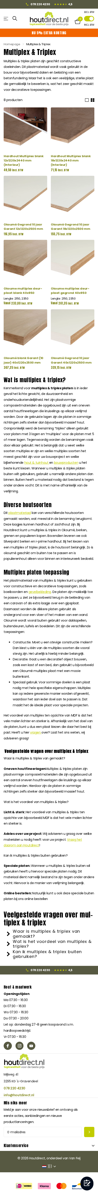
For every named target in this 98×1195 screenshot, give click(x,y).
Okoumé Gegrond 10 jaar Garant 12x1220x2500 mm (23, 226)
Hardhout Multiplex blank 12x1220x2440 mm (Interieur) (24, 160)
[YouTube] (31, 1046)
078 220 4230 (14, 1088)
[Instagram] (19, 1046)
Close (49, 1145)
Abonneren (89, 1132)
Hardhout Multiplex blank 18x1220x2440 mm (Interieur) (71, 160)
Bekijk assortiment (6, 18)
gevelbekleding (39, 592)
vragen (35, 732)
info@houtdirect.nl (19, 1095)
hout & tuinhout (36, 462)
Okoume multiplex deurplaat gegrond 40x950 (70, 290)
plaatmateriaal (19, 513)
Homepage (12, 44)
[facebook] (8, 1046)
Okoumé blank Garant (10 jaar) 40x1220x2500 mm (23, 360)
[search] (15, 18)
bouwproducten (66, 462)
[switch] (89, 18)
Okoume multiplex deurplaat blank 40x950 (23, 290)
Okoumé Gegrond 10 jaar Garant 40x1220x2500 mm (71, 360)
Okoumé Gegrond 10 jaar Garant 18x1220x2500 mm (70, 226)
